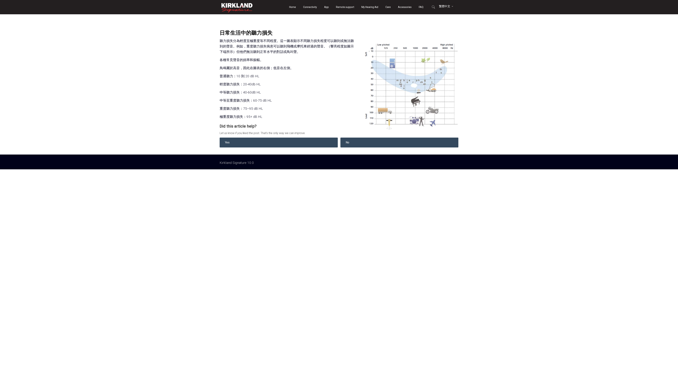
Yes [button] (227, 142)
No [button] (347, 142)
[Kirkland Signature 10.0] (237, 7)
